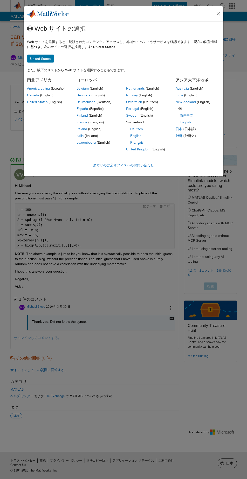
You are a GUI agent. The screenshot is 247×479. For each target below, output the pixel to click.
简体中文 (186, 115)
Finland (82, 115)
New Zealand (186, 102)
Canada (33, 95)
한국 (179, 136)
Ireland (81, 129)
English (135, 136)
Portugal (132, 109)
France (81, 122)
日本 (179, 129)
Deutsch (136, 129)
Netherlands (135, 88)
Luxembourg (86, 142)
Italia (80, 136)
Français (137, 142)
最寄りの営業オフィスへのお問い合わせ (123, 165)
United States (37, 102)
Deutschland (86, 102)
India (179, 95)
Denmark (83, 95)
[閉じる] (218, 13)
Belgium (82, 88)
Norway (132, 95)
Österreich (134, 102)
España (82, 109)
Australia (182, 88)
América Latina (38, 88)
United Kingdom (138, 149)
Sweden (132, 115)
